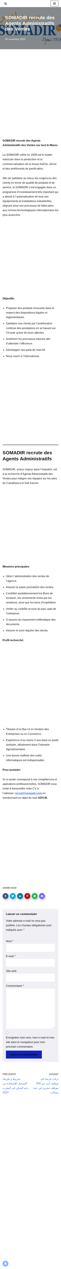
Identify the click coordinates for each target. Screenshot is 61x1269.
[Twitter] (13, 896)
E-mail (10, 956)
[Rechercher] (5, 3)
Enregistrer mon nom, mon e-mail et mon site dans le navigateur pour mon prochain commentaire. (30, 1042)
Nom (9, 941)
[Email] (42, 896)
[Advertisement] (30, 98)
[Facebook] (5, 896)
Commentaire (15, 985)
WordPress (33, 1265)
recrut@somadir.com (28, 793)
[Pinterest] (27, 896)
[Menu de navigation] (54, 3)
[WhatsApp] (35, 896)
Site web (11, 971)
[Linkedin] (20, 896)
